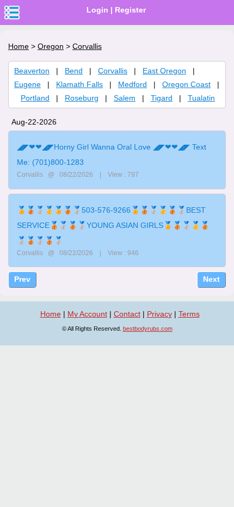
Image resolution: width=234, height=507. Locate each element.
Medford (132, 84)
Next (211, 279)
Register (130, 9)
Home (18, 46)
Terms (189, 314)
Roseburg (81, 98)
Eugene (27, 84)
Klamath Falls (79, 84)
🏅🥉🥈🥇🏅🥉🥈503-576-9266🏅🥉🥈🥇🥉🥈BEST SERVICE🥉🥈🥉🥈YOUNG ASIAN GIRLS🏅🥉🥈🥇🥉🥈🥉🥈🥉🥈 (113, 225)
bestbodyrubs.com (148, 328)
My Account (87, 314)
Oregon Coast (186, 84)
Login (97, 9)
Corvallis (112, 70)
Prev (22, 279)
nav (12, 12)
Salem (125, 98)
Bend (74, 70)
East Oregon (164, 70)
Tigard (162, 98)
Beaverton (32, 70)
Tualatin (201, 98)
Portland (35, 98)
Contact (127, 314)
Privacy (159, 314)
